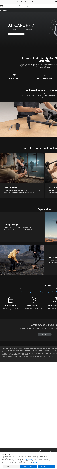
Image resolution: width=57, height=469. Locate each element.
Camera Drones (10, 6)
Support (41, 6)
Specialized (29, 6)
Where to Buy (48, 6)
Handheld (18, 6)
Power (23, 6)
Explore (36, 6)
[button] (22, 175)
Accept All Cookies (46, 466)
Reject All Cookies (28, 466)
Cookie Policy (35, 462)
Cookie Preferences (28, 459)
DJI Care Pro (4, 10)
